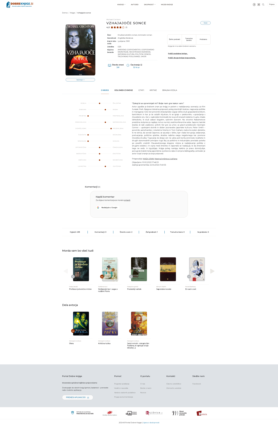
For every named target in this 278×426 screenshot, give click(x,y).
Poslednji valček (134, 289)
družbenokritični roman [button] (127, 35)
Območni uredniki (173, 388)
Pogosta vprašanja (121, 384)
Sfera (71, 343)
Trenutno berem (189, 39)
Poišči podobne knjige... (178, 53)
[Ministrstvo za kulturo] (82, 413)
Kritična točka (104, 343)
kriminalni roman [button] (145, 35)
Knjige (120, 4)
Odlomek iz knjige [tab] (123, 90)
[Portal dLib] (131, 413)
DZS (119, 47)
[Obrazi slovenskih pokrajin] (179, 413)
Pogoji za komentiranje (123, 397)
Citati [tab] (141, 90)
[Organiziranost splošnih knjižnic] (110, 413)
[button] (212, 271)
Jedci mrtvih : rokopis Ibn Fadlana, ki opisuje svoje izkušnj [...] (138, 345)
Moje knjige (167, 4)
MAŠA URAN (148, 159)
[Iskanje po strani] (263, 4)
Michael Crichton (113, 19)
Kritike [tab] (153, 90)
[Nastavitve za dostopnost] (254, 4)
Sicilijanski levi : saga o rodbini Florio (108, 290)
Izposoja (79, 80)
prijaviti (127, 200)
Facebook (196, 384)
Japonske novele (163, 289)
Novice (143, 393)
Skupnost (149, 4)
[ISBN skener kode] (259, 4)
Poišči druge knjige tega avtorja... (182, 58)
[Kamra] (202, 413)
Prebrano (203, 39)
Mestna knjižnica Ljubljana (166, 159)
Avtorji (134, 4)
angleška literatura (125, 38)
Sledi (205, 23)
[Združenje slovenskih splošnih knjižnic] (154, 413)
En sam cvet (190, 289)
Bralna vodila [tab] (169, 90)
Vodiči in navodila (121, 388)
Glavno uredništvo (173, 384)
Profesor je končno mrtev (80, 289)
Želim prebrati (174, 39)
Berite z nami (145, 388)
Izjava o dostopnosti (151, 423)
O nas (142, 384)
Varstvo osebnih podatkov (125, 393)
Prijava (271, 4)
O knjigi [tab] (105, 90)
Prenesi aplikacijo (76, 397)
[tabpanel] (139, 137)
